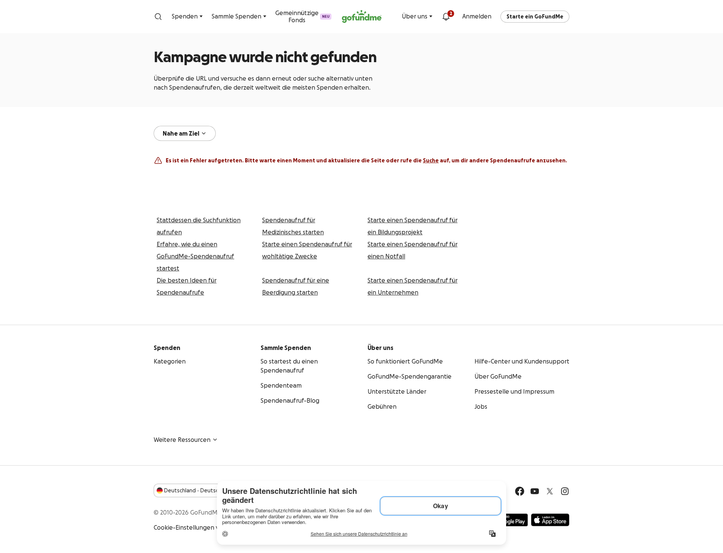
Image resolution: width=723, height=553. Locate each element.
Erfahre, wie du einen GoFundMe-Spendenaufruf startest (195, 256)
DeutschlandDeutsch (192, 490)
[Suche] (158, 16)
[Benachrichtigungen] (445, 16)
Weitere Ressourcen (182, 439)
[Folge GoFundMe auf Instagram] (564, 491)
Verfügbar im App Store (550, 519)
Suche (431, 160)
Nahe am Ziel (181, 133)
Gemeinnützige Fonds (302, 16)
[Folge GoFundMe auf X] (549, 491)
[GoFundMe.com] (361, 16)
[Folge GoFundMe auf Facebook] (519, 491)
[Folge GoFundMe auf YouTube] (534, 491)
